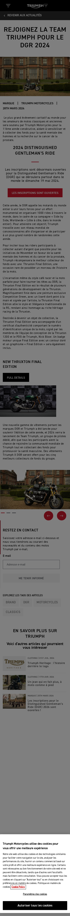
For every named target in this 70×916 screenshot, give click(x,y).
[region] (35, 873)
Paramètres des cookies (35, 894)
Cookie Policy (18, 887)
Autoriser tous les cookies (35, 905)
